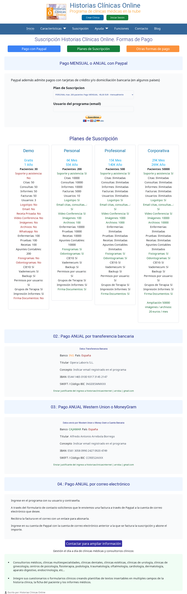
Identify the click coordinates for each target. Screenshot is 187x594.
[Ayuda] (106, 28)
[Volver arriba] (182, 589)
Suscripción (80, 28)
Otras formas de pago (153, 48)
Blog (157, 28)
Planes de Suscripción (93, 48)
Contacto (141, 28)
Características (51, 28)
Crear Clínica (92, 17)
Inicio (30, 28)
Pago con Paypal (34, 48)
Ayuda (99, 28)
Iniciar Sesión (117, 17)
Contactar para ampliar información (93, 543)
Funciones (121, 28)
